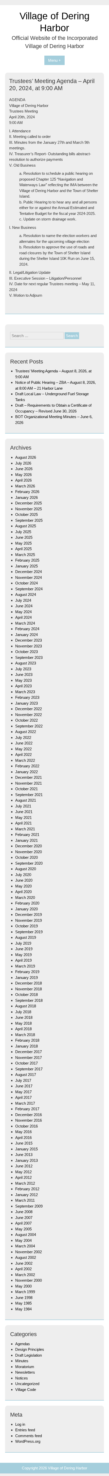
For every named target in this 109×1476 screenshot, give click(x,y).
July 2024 (23, 600)
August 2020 (25, 869)
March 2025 (25, 554)
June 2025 (23, 537)
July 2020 (23, 874)
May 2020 (23, 886)
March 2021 (25, 829)
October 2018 (26, 994)
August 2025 (25, 526)
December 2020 (28, 846)
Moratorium (24, 1366)
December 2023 (28, 640)
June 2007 (23, 1217)
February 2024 (27, 629)
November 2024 (28, 577)
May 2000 (23, 1286)
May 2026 (23, 474)
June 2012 (23, 1166)
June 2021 (23, 812)
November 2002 (28, 1252)
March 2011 (25, 1200)
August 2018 (25, 1006)
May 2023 (23, 680)
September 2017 (29, 1069)
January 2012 (26, 1195)
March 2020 (25, 897)
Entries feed (25, 1430)
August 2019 (25, 937)
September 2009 (29, 1206)
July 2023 (23, 669)
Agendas (22, 1344)
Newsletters (25, 1372)
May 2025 (23, 543)
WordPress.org (27, 1441)
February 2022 (27, 766)
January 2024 (26, 634)
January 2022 (26, 772)
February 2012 (27, 1189)
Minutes (21, 1361)
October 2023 (26, 651)
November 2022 (28, 714)
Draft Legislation (28, 1355)
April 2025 (23, 549)
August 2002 (25, 1257)
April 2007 (23, 1223)
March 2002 (25, 1275)
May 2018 (23, 1023)
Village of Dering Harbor (67, 1468)
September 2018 (29, 1000)
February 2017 (27, 1109)
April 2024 (23, 617)
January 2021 (26, 840)
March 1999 (25, 1292)
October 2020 (26, 857)
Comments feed (28, 1436)
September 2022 (29, 726)
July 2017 (23, 1080)
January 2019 (26, 977)
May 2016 (23, 1132)
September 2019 (29, 932)
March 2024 (25, 623)
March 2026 (25, 486)
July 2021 (23, 806)
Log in (20, 1424)
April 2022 (23, 754)
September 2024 (29, 589)
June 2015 (23, 1143)
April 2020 (23, 892)
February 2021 (27, 834)
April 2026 (23, 480)
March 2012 (25, 1183)
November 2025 (28, 509)
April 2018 (23, 1029)
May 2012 (23, 1172)
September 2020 (29, 863)
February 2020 (27, 903)
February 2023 (27, 697)
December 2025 (28, 503)
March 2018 (25, 1035)
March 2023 (25, 692)
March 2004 (25, 1246)
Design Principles (29, 1349)
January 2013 (26, 1160)
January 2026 (26, 497)
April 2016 (23, 1137)
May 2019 (23, 955)
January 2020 (26, 909)
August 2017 (25, 1074)
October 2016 (26, 1126)
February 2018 (27, 1040)
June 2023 (23, 674)
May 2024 (23, 612)
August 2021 (25, 800)
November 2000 (28, 1280)
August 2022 (25, 731)
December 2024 (28, 571)
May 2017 (23, 1092)
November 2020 (28, 852)
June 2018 (23, 1017)
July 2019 (23, 943)
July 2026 (23, 463)
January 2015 (26, 1149)
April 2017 (23, 1097)
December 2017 (28, 1052)
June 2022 (23, 743)
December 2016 (28, 1115)
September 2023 (29, 657)
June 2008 (23, 1212)
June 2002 (23, 1263)
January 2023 (26, 703)
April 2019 (23, 960)
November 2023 (28, 646)
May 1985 (23, 1303)
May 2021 (23, 817)
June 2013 (23, 1154)
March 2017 (25, 1103)
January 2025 (26, 566)
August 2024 (25, 594)
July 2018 (23, 1012)
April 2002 (23, 1269)
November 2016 (28, 1120)
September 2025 (29, 520)
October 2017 (26, 1063)
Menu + (54, 60)
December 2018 (28, 983)
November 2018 (28, 989)
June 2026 (23, 469)
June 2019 (23, 949)
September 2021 (29, 794)
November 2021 (28, 783)
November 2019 (28, 920)
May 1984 (23, 1309)
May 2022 (23, 749)
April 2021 (23, 823)
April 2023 (23, 686)
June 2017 (23, 1086)
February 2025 (27, 560)
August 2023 (25, 663)
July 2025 (23, 532)
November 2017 (28, 1057)
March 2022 (25, 760)
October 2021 (26, 789)
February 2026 (27, 491)
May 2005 (23, 1229)
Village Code (25, 1389)
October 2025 (26, 514)
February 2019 (27, 972)
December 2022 (28, 709)
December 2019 (28, 914)
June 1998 (23, 1297)
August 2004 (25, 1234)
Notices (21, 1378)
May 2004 (23, 1240)
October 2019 (26, 926)
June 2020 (23, 880)
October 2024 (26, 583)
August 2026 (25, 457)
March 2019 (25, 966)
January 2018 (26, 1046)
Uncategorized (27, 1384)
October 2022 (26, 720)
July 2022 (23, 737)
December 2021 (28, 777)
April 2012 (23, 1177)
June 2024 (23, 606)
